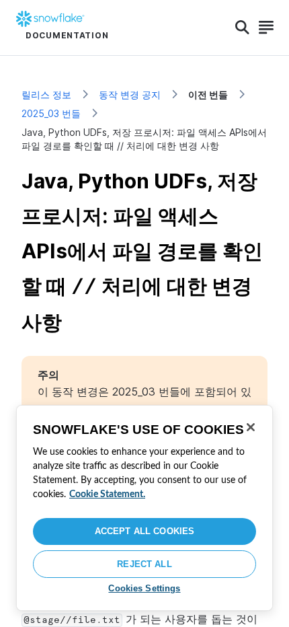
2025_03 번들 (51, 113)
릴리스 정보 (46, 94)
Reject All (144, 564)
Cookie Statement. (107, 494)
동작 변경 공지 (130, 94)
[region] (144, 508)
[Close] (250, 427)
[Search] (242, 27)
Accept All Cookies (144, 531)
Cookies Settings (144, 588)
